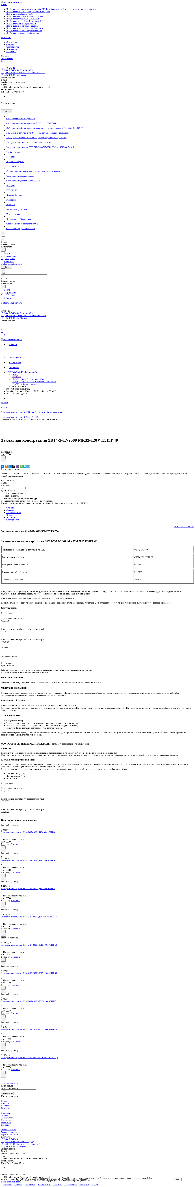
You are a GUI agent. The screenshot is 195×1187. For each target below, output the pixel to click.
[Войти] (2, 326)
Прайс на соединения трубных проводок (24, 16)
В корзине (15, 844)
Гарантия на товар (9, 1134)
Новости (5, 1103)
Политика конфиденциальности (75, 1180)
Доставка (10, 517)
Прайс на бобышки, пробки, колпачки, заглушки (28, 11)
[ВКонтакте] (2, 466)
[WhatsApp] (21, 466)
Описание (11, 508)
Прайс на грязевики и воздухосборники (24, 31)
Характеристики (13, 512)
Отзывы (10, 44)
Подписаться (7, 1094)
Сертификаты (12, 47)
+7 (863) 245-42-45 (9, 68)
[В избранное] (3, 457)
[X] (13, 466)
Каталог (4, 1101)
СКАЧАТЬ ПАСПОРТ (184, 527)
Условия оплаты (8, 1130)
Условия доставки (9, 1132)
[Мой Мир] (10, 466)
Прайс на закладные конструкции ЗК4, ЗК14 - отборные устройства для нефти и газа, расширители (51, 9)
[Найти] (3, 250)
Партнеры (5, 1106)
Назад (15, 374)
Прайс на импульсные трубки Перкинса (24, 28)
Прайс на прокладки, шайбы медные (23, 33)
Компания (5, 1108)
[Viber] (17, 466)
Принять (177, 1179)
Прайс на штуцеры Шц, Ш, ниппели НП (24, 21)
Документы (11, 49)
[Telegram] (28, 466)
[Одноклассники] (6, 466)
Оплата (9, 515)
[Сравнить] (3, 460)
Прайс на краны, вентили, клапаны (22, 26)
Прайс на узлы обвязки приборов (21, 14)
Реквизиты (11, 52)
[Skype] (25, 466)
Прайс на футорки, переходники (21, 23)
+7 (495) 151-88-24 (13, 75)
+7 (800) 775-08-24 (23, 73)
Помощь (5, 1125)
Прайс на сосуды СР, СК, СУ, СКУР (22, 19)
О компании (12, 42)
